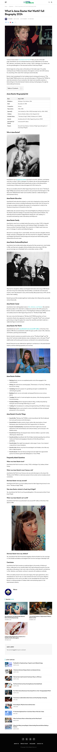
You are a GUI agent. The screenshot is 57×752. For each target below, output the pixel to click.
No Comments (24, 18)
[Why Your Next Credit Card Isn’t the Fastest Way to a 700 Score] (8, 678)
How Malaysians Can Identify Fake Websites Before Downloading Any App (15, 617)
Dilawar (10, 18)
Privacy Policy (24, 743)
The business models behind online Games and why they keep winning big (30, 697)
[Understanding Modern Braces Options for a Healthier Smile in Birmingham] (16, 628)
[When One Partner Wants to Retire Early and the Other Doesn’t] (8, 720)
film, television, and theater (35, 307)
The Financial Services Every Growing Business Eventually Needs (27, 683)
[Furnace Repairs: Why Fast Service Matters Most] (8, 706)
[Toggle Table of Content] (20, 88)
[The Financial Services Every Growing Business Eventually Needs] (8, 685)
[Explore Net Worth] (28, 2)
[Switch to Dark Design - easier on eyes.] (49, 2)
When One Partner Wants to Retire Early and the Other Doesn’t (27, 718)
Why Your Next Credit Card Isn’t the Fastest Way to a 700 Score (27, 677)
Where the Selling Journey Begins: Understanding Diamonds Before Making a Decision (31, 726)
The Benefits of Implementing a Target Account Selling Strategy (28, 663)
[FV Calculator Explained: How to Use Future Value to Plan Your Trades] (8, 713)
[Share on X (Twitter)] (8, 22)
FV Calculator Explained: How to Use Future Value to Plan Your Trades (28, 711)
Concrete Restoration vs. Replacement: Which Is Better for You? (40, 617)
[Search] (51, 2)
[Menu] (6, 2)
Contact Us (40, 743)
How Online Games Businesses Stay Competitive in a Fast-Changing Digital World (32, 690)
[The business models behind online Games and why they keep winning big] (8, 699)
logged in (15, 649)
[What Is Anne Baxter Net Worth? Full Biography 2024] (28, 41)
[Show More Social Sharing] (15, 22)
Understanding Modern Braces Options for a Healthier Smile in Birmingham (15, 637)
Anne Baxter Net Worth (25, 59)
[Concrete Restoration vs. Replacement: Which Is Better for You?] (40, 608)
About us (16, 743)
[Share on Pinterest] (10, 22)
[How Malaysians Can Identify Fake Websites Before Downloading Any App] (16, 608)
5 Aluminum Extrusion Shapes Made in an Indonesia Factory (26, 670)
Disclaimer (32, 743)
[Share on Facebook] (6, 22)
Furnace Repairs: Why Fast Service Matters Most (24, 704)
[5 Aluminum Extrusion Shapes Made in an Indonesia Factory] (8, 671)
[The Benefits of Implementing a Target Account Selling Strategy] (8, 664)
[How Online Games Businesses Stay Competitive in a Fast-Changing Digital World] (8, 692)
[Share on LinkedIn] (13, 22)
